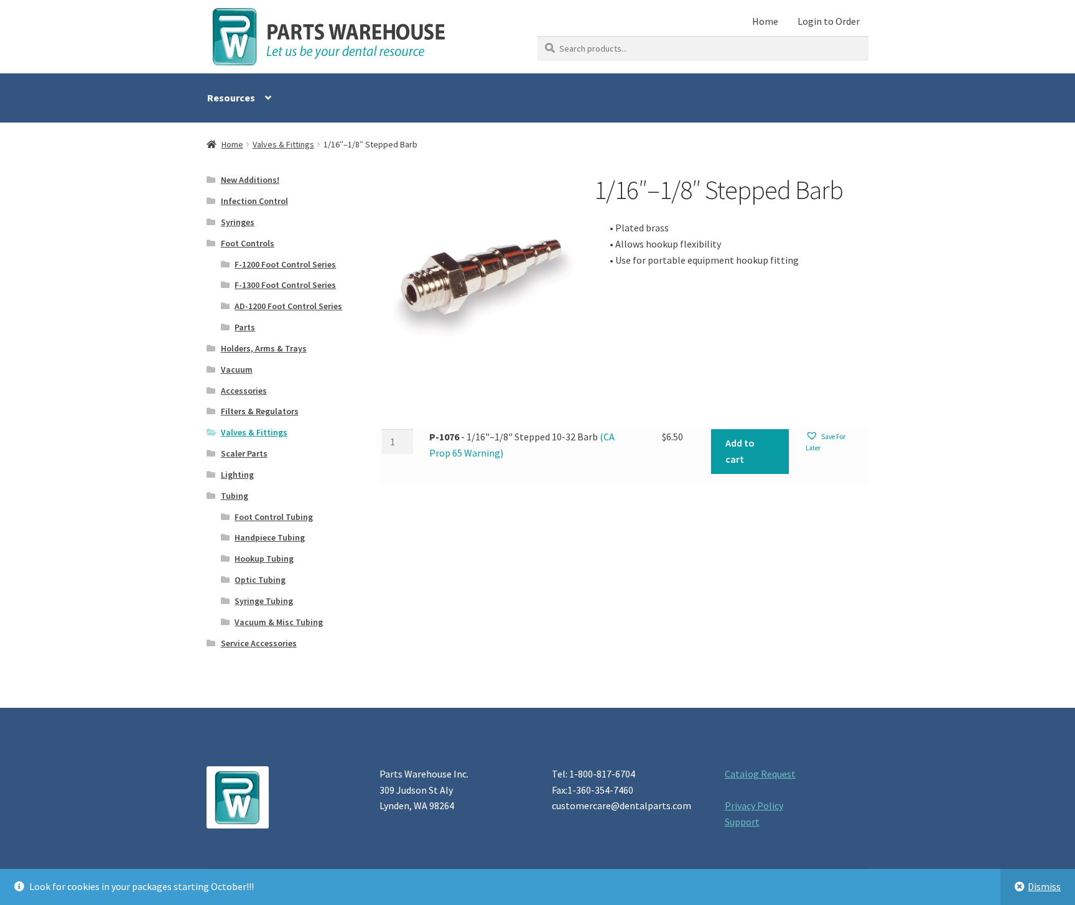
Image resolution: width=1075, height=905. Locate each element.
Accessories (244, 390)
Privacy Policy (754, 805)
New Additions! (250, 179)
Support (742, 821)
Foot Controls (247, 243)
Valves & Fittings (283, 144)
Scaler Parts (244, 453)
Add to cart (740, 451)
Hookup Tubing (264, 558)
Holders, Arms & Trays (264, 348)
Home (765, 21)
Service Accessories (259, 643)
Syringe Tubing (264, 600)
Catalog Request (760, 774)
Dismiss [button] (1044, 886)
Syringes (237, 222)
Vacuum (237, 369)
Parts (245, 327)
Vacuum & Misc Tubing (279, 622)
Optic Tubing (260, 579)
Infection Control (254, 201)
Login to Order (829, 21)
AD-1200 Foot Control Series (288, 306)
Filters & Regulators (260, 411)
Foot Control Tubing (274, 516)
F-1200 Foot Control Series (285, 264)
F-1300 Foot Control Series (285, 284)
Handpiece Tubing (270, 537)
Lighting (237, 474)
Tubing (234, 495)
